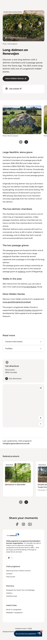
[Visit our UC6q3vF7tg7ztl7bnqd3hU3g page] (30, 524)
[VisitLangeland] (12, 534)
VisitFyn (9, 593)
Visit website (14, 89)
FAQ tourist (10, 577)
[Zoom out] (40, 423)
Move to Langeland (13, 610)
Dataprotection (9, 632)
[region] (23, 405)
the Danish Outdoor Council (26, 310)
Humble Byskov (30, 287)
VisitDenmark (11, 596)
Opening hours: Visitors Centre (18, 571)
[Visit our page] (17, 524)
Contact (9, 574)
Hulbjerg (21, 272)
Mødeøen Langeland (14, 613)
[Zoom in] (40, 417)
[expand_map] (40, 388)
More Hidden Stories (14, 78)
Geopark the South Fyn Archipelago (20, 590)
